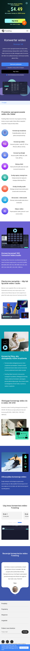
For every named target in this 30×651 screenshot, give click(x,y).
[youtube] (11, 641)
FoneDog (8, 31)
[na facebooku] (3, 641)
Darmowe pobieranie (16, 64)
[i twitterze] (7, 641)
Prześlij (25, 632)
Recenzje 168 (18, 44)
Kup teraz (16, 71)
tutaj (13, 648)
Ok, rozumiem (24, 647)
